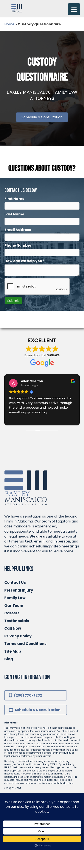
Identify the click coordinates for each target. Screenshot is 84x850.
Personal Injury (18, 590)
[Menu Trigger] (74, 9)
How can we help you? (24, 260)
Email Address (18, 229)
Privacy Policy (18, 636)
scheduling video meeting (53, 546)
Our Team (13, 605)
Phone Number (18, 245)
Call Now (12, 628)
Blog (8, 658)
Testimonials (16, 620)
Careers (12, 613)
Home (9, 24)
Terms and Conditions (25, 643)
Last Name (14, 214)
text (29, 541)
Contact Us (15, 582)
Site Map (12, 651)
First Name (14, 198)
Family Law (15, 597)
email (39, 541)
